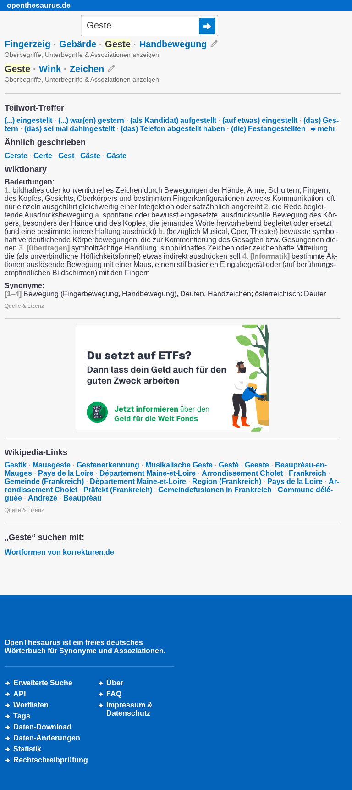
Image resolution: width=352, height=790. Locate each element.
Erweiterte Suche (42, 683)
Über (114, 683)
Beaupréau (82, 498)
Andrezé (42, 498)
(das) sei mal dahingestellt (69, 129)
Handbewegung (173, 44)
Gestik (16, 465)
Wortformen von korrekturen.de (59, 552)
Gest (66, 156)
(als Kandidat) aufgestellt (173, 120)
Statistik (27, 749)
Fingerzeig (27, 44)
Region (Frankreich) (226, 481)
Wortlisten (31, 705)
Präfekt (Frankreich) (117, 490)
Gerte (42, 156)
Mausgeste (52, 465)
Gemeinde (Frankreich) (44, 481)
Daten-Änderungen (46, 738)
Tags (21, 716)
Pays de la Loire (66, 473)
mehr (326, 129)
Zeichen (87, 69)
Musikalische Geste (179, 465)
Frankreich (307, 473)
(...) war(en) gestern (91, 120)
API (19, 694)
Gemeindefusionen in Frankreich (215, 490)
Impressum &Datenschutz (129, 709)
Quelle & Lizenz (24, 306)
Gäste (90, 156)
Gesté (229, 465)
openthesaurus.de (39, 5)
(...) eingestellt (28, 120)
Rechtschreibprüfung (50, 760)
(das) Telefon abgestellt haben (173, 129)
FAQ (113, 694)
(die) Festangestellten (268, 129)
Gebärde (77, 44)
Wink (50, 69)
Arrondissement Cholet (242, 473)
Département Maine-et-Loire (147, 473)
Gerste (16, 156)
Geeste (257, 465)
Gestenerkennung (108, 465)
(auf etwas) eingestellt (259, 120)
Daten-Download (42, 727)
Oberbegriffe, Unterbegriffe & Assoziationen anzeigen (82, 54)
